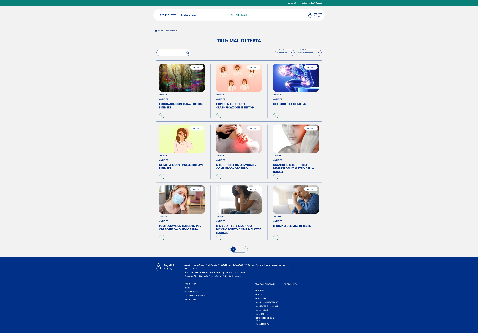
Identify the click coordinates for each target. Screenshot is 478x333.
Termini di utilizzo (191, 292)
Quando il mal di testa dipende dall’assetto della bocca (293, 168)
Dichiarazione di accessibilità (195, 296)
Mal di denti (259, 294)
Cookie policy (190, 284)
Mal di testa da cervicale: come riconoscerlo (236, 166)
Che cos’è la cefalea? (289, 104)
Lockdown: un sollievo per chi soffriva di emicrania (180, 227)
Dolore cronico (261, 314)
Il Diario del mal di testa (292, 226)
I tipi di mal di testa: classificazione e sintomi (235, 105)
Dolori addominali (262, 324)
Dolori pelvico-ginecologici (266, 306)
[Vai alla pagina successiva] (244, 249)
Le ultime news (290, 284)
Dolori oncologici (262, 310)
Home (160, 31)
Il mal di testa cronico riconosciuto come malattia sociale (239, 229)
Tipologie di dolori (265, 284)
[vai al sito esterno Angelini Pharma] (168, 270)
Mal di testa (163, 99)
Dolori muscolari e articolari (266, 302)
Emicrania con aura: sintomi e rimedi (181, 105)
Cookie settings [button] (190, 300)
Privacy (187, 288)
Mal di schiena (260, 298)
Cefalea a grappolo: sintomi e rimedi (181, 166)
